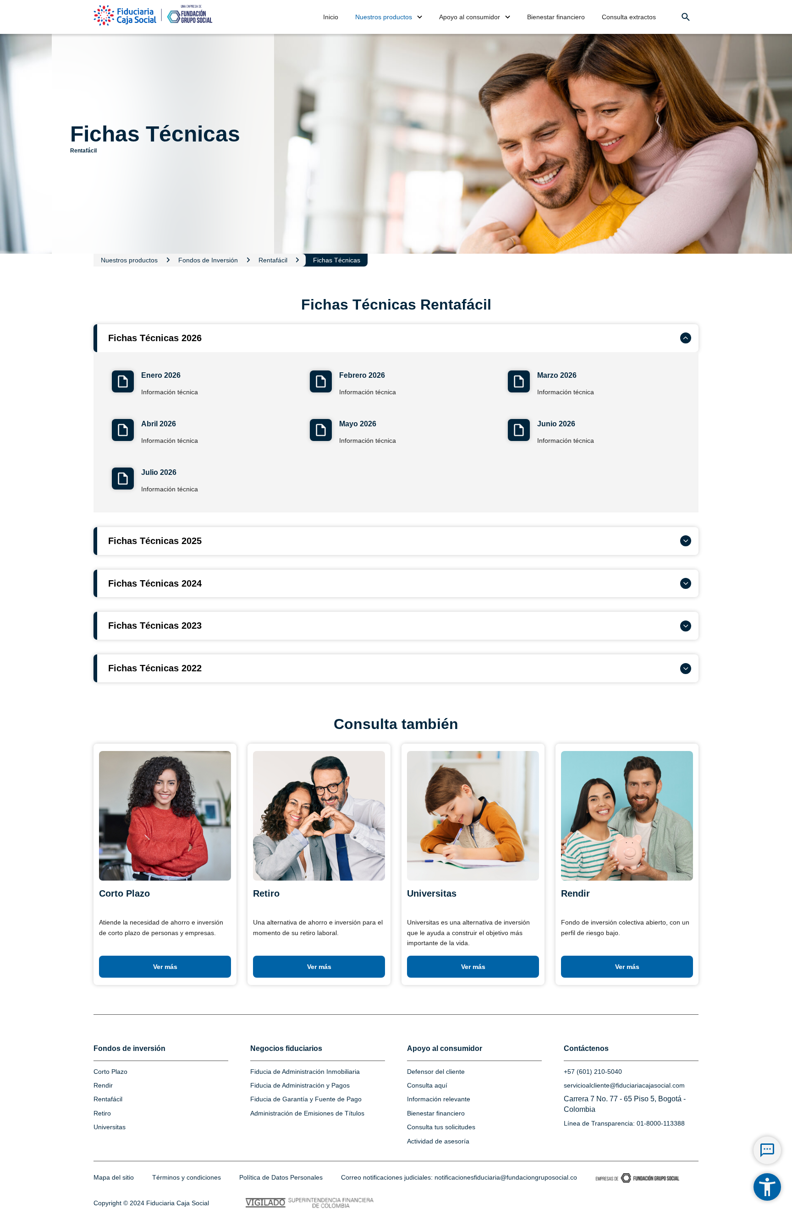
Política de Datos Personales (281, 1177)
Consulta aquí (427, 1085)
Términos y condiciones (186, 1177)
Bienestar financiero (436, 1113)
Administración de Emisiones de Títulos (307, 1113)
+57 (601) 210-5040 (593, 1071)
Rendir (103, 1085)
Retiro (102, 1113)
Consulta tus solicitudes (441, 1127)
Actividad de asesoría (438, 1141)
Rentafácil (108, 1099)
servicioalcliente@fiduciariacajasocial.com (624, 1085)
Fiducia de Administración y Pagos (300, 1085)
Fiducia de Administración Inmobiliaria (305, 1071)
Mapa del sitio (114, 1177)
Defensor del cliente (436, 1071)
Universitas (110, 1127)
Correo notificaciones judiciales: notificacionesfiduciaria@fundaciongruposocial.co (459, 1177)
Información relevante (438, 1099)
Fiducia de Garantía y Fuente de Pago (306, 1099)
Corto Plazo (110, 1071)
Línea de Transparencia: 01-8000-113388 (624, 1123)
